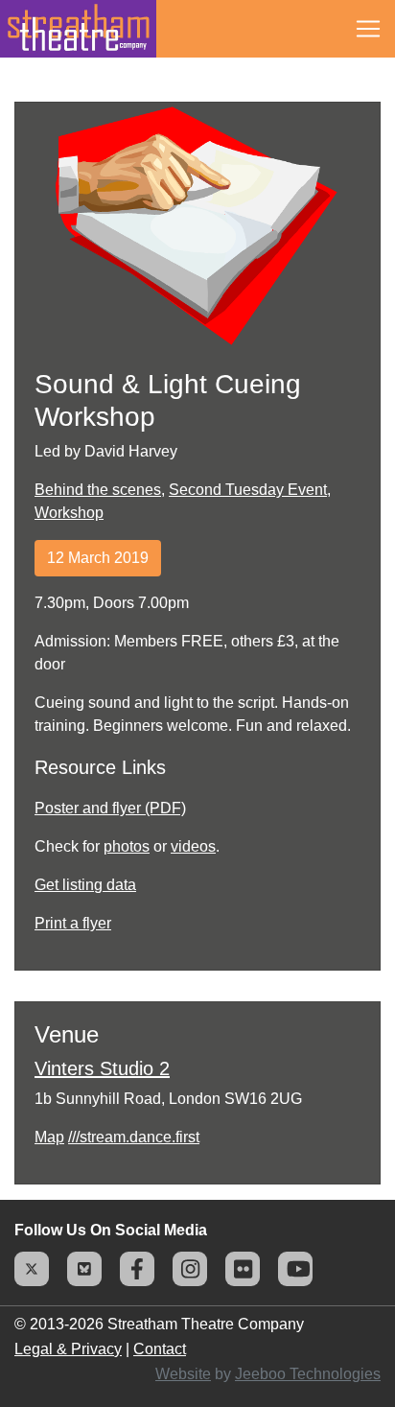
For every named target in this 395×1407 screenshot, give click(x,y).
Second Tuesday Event (248, 489)
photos (127, 846)
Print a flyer (73, 923)
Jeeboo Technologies (308, 1374)
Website (183, 1374)
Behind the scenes (98, 489)
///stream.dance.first (133, 1137)
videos (193, 846)
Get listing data (85, 885)
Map (49, 1137)
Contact (159, 1349)
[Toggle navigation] (368, 29)
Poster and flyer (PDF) (110, 808)
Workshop (69, 512)
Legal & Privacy (68, 1349)
